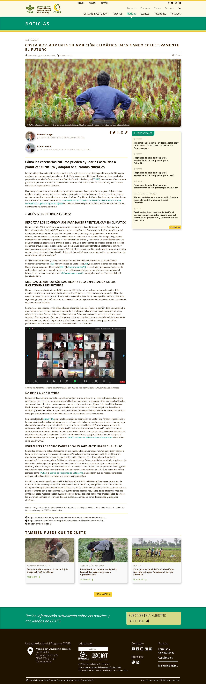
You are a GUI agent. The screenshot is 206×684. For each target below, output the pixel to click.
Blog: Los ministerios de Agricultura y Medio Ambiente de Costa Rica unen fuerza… (67, 517)
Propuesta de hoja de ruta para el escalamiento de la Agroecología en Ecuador (156, 186)
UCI (52, 263)
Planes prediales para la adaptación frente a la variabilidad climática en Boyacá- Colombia (156, 200)
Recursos (176, 14)
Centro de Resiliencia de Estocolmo (66, 472)
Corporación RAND (77, 267)
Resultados (160, 14)
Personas (169, 8)
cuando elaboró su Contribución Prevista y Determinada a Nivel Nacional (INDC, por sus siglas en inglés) (73, 202)
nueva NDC (48, 418)
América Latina (66, 55)
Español (104, 3)
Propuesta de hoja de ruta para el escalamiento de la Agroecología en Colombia (151, 160)
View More (101, 594)
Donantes (145, 8)
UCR (86, 263)
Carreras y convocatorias (166, 651)
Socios (157, 8)
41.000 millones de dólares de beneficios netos (90, 437)
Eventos (144, 14)
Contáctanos (165, 658)
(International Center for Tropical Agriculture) (63, 149)
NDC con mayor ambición (72, 273)
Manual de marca (168, 666)
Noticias (131, 14)
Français (92, 3)
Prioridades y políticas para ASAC (41, 55)
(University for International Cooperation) (61, 137)
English (81, 3)
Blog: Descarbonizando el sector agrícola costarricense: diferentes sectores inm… (66, 520)
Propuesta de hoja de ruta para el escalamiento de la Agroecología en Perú (154, 174)
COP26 (96, 179)
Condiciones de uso (150, 680)
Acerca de (131, 8)
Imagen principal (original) (40, 523)
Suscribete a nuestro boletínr (147, 618)
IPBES (43, 472)
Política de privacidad (170, 680)
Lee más (173, 227)
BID (61, 267)
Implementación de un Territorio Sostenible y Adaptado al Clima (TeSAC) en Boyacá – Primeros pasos (156, 145)
